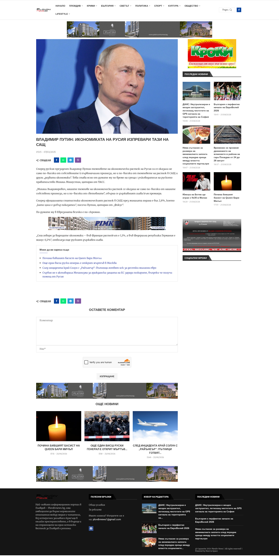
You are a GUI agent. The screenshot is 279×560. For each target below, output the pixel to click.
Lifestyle (62, 14)
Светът (124, 6)
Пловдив (75, 6)
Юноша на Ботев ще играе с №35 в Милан (195, 196)
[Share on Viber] (78, 160)
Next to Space (212, 551)
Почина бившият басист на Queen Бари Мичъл (72, 258)
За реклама (95, 509)
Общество (191, 6)
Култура (173, 6)
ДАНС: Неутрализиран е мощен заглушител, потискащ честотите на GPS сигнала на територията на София (196, 110)
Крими (91, 6)
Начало (60, 6)
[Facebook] (239, 10)
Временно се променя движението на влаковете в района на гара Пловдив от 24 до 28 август (227, 154)
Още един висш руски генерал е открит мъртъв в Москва (79, 262)
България (107, 6)
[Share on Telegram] (70, 160)
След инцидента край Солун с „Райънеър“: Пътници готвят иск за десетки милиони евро (99, 267)
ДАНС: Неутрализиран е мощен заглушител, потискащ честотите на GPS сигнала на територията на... (174, 511)
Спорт (158, 6)
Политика (141, 6)
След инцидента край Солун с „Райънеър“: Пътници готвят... (155, 449)
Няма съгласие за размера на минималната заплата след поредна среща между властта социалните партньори (196, 155)
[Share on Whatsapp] (63, 160)
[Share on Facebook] (56, 160)
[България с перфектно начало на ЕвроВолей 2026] (227, 91)
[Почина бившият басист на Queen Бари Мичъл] (58, 426)
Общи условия (97, 505)
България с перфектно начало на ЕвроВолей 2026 (227, 107)
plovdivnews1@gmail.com (107, 519)
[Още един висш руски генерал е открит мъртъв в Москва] (106, 426)
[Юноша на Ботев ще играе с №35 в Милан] (196, 181)
